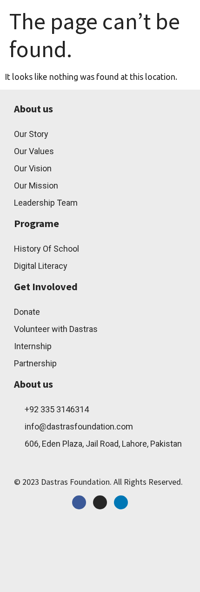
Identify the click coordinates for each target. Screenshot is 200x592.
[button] (137, 17)
